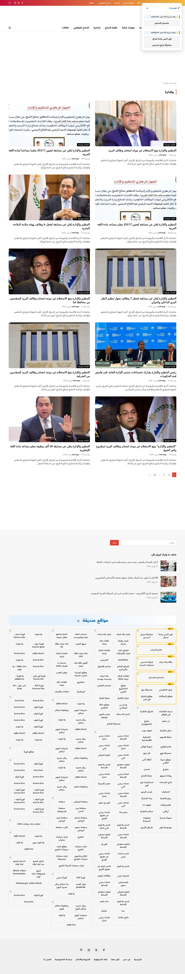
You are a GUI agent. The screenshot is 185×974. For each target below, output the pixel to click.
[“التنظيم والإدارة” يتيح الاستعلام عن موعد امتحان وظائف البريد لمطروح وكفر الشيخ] (135, 419)
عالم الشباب (156, 649)
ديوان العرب (61, 672)
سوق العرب (80, 643)
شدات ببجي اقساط (123, 737)
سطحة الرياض (81, 801)
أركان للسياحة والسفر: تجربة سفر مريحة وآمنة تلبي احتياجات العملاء (127, 562)
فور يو (104, 844)
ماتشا (104, 911)
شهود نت (146, 805)
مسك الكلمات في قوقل (165, 713)
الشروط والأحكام (83, 959)
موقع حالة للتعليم (104, 706)
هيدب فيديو (146, 791)
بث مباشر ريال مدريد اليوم (62, 885)
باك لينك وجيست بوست (104, 677)
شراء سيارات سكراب (62, 838)
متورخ (166, 769)
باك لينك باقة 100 (80, 655)
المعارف (166, 791)
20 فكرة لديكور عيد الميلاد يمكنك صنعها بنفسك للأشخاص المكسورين (126, 577)
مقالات (91, 3)
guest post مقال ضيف (61, 636)
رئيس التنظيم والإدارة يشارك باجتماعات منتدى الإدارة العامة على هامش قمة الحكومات (135, 374)
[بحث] (10, 27)
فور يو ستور (104, 802)
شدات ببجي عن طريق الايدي (104, 815)
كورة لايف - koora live (38, 791)
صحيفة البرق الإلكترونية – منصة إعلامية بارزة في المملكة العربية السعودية (124, 593)
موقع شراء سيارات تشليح (62, 848)
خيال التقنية (166, 730)
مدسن (147, 769)
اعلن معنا (115, 959)
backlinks (123, 660)
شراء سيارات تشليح (81, 848)
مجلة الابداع (146, 775)
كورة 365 (80, 877)
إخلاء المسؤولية (100, 959)
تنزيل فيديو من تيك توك (38, 862)
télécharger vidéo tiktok (29, 883)
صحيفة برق (146, 689)
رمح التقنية (165, 798)
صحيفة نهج (165, 753)
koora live (19, 653)
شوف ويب (147, 730)
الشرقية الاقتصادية (147, 738)
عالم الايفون (165, 746)
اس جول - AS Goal (19, 687)
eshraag (162, 155)
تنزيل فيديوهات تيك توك (38, 873)
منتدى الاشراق (104, 666)
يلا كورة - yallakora (19, 677)
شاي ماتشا (123, 917)
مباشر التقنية (146, 811)
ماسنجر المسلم (156, 677)
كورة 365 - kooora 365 (38, 687)
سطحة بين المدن (80, 810)
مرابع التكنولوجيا (146, 722)
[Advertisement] (92, 56)
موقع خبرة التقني (165, 761)
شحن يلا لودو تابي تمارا (104, 826)
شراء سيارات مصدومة (62, 857)
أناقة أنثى (146, 759)
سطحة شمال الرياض (80, 819)
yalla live (71, 924)
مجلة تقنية (104, 698)
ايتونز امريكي (104, 755)
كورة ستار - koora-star (19, 636)
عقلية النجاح (128, 3)
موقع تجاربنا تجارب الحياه (81, 674)
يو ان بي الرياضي (123, 706)
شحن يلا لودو (123, 866)
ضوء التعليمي (165, 689)
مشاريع (80, 682)
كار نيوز (146, 753)
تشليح (81, 837)
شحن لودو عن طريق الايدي (104, 867)
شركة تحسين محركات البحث (147, 663)
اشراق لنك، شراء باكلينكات (123, 652)
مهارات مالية (142, 3)
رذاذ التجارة (146, 798)
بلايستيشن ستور (123, 884)
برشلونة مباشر (62, 710)
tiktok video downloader (19, 872)
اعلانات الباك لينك (104, 652)
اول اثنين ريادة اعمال (166, 636)
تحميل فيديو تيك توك (19, 862)
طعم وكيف (165, 805)
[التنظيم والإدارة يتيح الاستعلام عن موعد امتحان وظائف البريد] (135, 123)
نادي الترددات (165, 782)
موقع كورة (29, 751)
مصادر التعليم (104, 685)
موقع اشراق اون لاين (146, 698)
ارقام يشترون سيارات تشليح (81, 857)
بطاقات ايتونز (104, 875)
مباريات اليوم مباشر (80, 711)
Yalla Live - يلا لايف (19, 668)
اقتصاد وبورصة (170, 145)
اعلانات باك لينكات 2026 (28, 824)
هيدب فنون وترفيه (104, 716)
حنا (123, 911)
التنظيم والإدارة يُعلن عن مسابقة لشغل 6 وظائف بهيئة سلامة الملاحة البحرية (51, 226)
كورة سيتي (62, 877)
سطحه (61, 801)
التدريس (104, 660)
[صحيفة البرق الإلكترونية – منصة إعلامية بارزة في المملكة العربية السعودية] (168, 597)
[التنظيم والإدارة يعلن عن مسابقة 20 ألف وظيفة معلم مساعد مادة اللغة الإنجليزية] (49, 419)
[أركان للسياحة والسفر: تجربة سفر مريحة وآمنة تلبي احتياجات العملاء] (168, 565)
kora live (19, 700)
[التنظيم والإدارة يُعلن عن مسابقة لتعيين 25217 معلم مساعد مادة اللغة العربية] (135, 197)
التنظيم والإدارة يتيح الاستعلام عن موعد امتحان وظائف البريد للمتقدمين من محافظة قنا (50, 300)
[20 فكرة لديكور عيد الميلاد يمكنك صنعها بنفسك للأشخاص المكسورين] (168, 581)
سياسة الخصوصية (63, 959)
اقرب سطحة (62, 827)
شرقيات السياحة (147, 819)
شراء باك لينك (123, 634)
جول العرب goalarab (81, 885)
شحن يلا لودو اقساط (104, 766)
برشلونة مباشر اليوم (62, 907)
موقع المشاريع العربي (123, 688)
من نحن (126, 959)
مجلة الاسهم (166, 737)
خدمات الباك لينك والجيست (81, 636)
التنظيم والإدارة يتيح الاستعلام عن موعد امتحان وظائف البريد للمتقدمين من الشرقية (50, 374)
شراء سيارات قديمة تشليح (71, 865)
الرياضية (81, 691)
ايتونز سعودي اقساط (123, 766)
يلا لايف (71, 893)
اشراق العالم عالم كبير (123, 668)
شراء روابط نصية (123, 642)
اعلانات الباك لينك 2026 (123, 677)
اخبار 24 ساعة (123, 714)
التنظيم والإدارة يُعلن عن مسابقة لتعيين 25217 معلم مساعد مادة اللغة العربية (136, 226)
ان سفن (166, 721)
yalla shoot (61, 703)
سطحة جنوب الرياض (80, 829)
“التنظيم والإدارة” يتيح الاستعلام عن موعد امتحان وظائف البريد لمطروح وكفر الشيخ (136, 448)
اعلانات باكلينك (62, 691)
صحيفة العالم (113, 723)
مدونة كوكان (146, 746)
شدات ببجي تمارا (104, 737)
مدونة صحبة (166, 818)
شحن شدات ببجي (123, 855)
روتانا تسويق (166, 775)
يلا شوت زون (38, 842)
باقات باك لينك (104, 642)
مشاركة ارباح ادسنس (146, 636)
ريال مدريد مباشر (81, 721)
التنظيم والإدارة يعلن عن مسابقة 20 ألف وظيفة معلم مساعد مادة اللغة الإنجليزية (50, 448)
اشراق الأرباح (147, 827)
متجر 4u (123, 812)
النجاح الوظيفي (104, 3)
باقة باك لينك (165, 662)
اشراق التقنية (146, 711)
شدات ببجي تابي (104, 747)
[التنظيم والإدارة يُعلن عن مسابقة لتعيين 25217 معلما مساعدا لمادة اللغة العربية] (49, 123)
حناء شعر (104, 901)
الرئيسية (173, 83)
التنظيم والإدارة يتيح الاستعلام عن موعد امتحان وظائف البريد (142, 150)
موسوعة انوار (165, 827)
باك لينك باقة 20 (61, 645)
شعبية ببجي (123, 875)
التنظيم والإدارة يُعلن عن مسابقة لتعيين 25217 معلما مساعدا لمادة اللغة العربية (49, 152)
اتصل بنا (47, 959)
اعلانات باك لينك (62, 683)
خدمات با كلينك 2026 (61, 664)
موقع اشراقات (166, 696)
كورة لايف (38, 707)
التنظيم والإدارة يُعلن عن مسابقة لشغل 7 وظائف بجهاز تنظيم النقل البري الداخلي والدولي (138, 300)
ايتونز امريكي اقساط (104, 836)
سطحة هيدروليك (61, 810)
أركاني (166, 811)
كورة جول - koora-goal (38, 645)
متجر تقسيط (104, 783)
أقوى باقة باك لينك (81, 664)
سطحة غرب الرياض (61, 819)
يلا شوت (81, 703)
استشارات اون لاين (146, 784)
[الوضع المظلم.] (10, 3)
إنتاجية (117, 3)
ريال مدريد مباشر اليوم (80, 907)
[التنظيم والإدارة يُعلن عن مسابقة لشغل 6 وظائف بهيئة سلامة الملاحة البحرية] (49, 197)
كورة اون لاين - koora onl (38, 677)
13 (154, 475)
